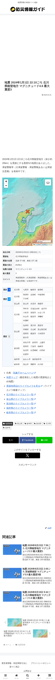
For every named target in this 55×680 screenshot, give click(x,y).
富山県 (19, 424)
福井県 (7, 428)
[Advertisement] (27, 47)
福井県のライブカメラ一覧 (19, 408)
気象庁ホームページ (23, 373)
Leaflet (38, 244)
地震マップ (12, 377)
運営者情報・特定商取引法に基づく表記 (14, 665)
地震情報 (8, 424)
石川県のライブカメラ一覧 (19, 394)
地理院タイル (47, 244)
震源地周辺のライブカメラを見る (23, 386)
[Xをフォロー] (27, 455)
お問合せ (27, 671)
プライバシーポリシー (41, 663)
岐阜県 (29, 424)
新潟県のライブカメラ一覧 (19, 403)
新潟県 (38, 424)
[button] (27, 212)
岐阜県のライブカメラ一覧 (19, 412)
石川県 (48, 424)
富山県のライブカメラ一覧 (19, 399)
